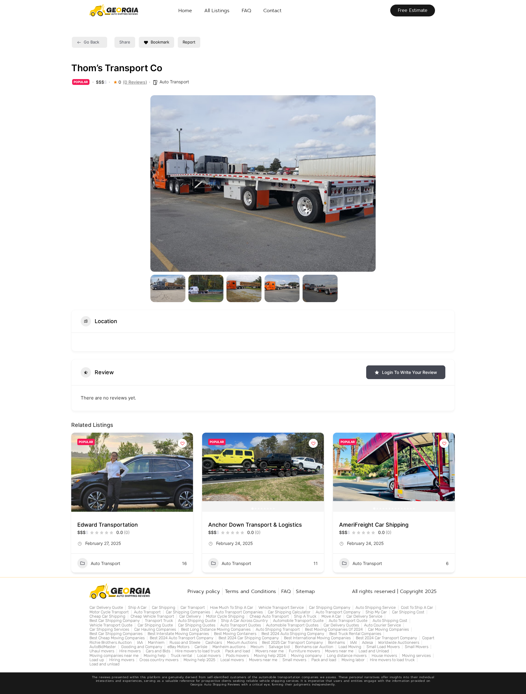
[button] (159, 183)
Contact (272, 10)
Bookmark (160, 42)
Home (185, 10)
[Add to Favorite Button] (182, 443)
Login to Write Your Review (409, 372)
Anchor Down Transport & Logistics (255, 524)
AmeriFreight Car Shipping (374, 524)
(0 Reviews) (135, 82)
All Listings (217, 10)
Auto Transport (174, 81)
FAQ (246, 10)
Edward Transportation (107, 524)
